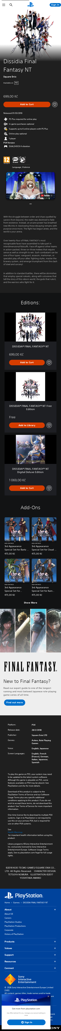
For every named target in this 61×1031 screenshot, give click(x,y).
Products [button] (9, 941)
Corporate (9, 930)
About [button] (8, 909)
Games (16, 902)
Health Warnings (15, 832)
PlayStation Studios (13, 922)
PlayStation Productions (15, 926)
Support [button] (9, 954)
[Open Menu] (3, 5)
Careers (8, 918)
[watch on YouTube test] (46, 195)
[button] (30, 185)
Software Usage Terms (51, 1017)
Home (7, 902)
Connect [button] (9, 968)
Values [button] (8, 948)
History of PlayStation (14, 934)
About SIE (9, 913)
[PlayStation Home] (31, 4)
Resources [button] (10, 961)
